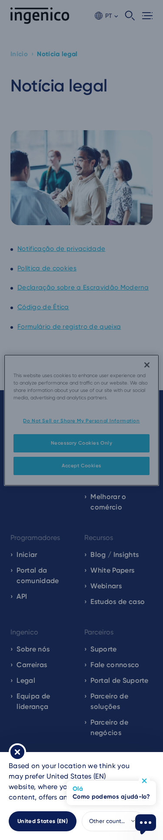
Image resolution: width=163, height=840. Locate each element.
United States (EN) (42, 821)
